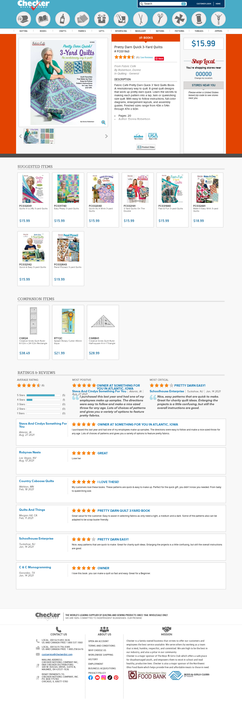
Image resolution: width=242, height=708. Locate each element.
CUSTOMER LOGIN (204, 4)
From (125, 66)
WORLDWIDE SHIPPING (100, 654)
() (138, 57)
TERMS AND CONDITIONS (101, 645)
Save (160, 58)
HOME (218, 4)
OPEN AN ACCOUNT (98, 641)
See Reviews (146, 57)
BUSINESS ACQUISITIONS (102, 668)
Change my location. (204, 78)
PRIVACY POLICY (97, 673)
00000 (204, 74)
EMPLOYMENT (95, 663)
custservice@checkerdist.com (57, 654)
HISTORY (93, 659)
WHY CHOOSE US (97, 650)
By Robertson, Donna (127, 70)
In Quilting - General (126, 73)
